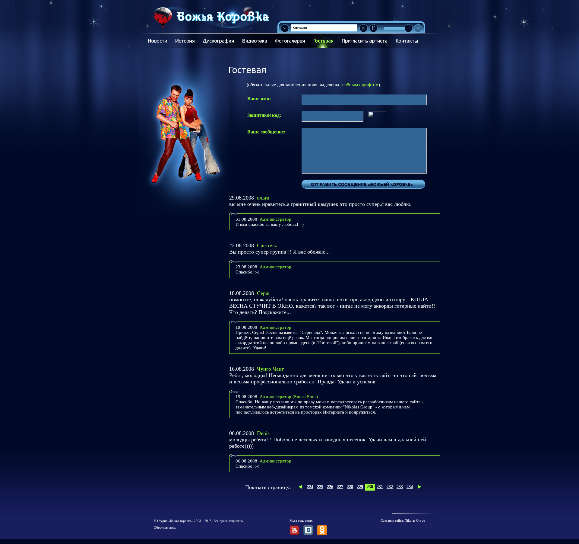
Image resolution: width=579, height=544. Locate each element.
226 (330, 487)
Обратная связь (165, 527)
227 (340, 487)
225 (320, 487)
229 (360, 487)
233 (400, 487)
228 (350, 487)
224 (310, 487)
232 (390, 487)
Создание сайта (392, 520)
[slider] (408, 28)
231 (380, 487)
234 (410, 487)
